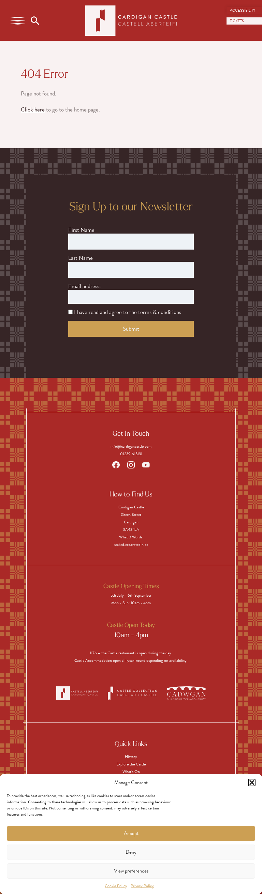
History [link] (131, 757)
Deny (131, 852)
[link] (244, 10)
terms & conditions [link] (159, 312)
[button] (251, 782)
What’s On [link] (131, 772)
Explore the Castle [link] (131, 764)
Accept (131, 833)
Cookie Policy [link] (116, 886)
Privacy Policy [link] (142, 886)
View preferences (131, 871)
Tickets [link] (237, 21)
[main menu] (17, 20)
